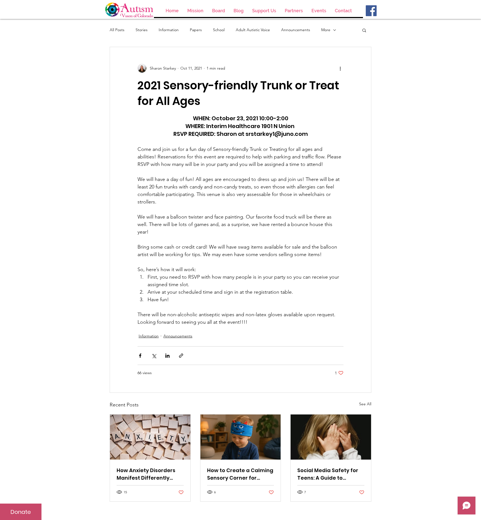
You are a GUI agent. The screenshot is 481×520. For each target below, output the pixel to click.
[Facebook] (371, 10)
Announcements (295, 29)
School (219, 29)
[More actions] (340, 68)
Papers (196, 29)
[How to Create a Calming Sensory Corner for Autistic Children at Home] (240, 437)
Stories (142, 29)
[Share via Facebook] (140, 355)
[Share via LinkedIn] (167, 355)
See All (365, 403)
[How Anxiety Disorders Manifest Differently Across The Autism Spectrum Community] (150, 437)
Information (169, 29)
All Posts (117, 29)
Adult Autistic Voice (253, 29)
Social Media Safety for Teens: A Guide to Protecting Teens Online (328, 474)
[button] (364, 30)
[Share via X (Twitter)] (153, 355)
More (325, 29)
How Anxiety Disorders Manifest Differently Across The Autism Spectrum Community (146, 474)
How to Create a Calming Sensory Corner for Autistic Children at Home (240, 474)
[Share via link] (181, 355)
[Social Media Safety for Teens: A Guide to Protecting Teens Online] (331, 437)
